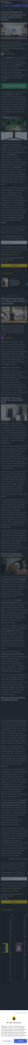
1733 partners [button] (10, 1026)
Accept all (20, 1041)
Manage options (7, 1041)
